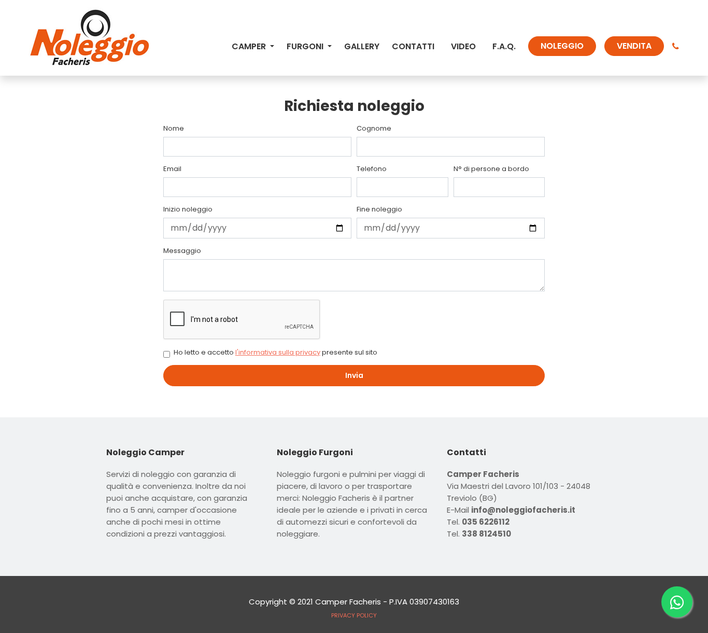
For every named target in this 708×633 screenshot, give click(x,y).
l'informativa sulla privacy (277, 352)
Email (172, 169)
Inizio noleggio (188, 209)
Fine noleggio (379, 209)
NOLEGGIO (562, 46)
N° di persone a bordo (491, 169)
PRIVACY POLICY (354, 615)
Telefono (372, 169)
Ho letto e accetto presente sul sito (275, 352)
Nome (173, 128)
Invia (354, 375)
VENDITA (634, 46)
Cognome (374, 128)
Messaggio (182, 251)
